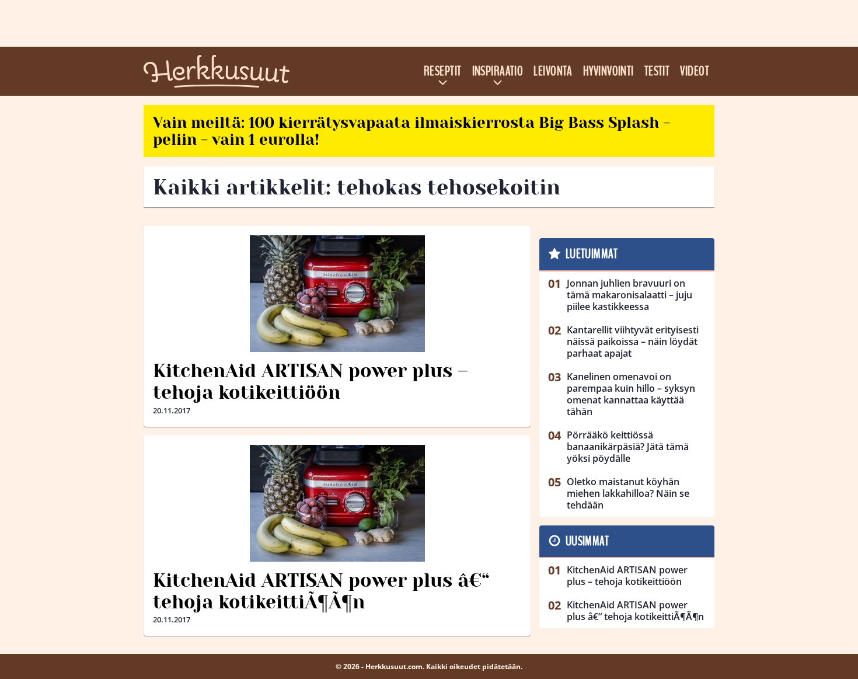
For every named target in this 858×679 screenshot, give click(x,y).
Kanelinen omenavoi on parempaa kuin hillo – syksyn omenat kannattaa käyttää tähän (631, 394)
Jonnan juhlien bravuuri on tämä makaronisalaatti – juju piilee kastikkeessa (629, 295)
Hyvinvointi (608, 71)
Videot (694, 71)
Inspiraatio (498, 71)
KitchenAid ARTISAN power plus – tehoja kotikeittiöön (310, 381)
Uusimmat (587, 541)
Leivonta (553, 71)
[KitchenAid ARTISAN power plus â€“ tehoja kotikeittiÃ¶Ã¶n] (337, 503)
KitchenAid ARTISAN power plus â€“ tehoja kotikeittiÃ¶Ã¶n (321, 591)
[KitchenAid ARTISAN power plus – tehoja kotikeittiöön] (337, 293)
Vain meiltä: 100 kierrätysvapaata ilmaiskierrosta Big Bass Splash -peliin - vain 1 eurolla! (411, 131)
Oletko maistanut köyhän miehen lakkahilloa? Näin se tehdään (628, 493)
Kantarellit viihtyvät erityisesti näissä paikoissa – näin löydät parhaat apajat (633, 341)
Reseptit (443, 71)
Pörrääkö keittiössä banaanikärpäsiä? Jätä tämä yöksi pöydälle (628, 447)
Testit (657, 71)
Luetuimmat (592, 254)
